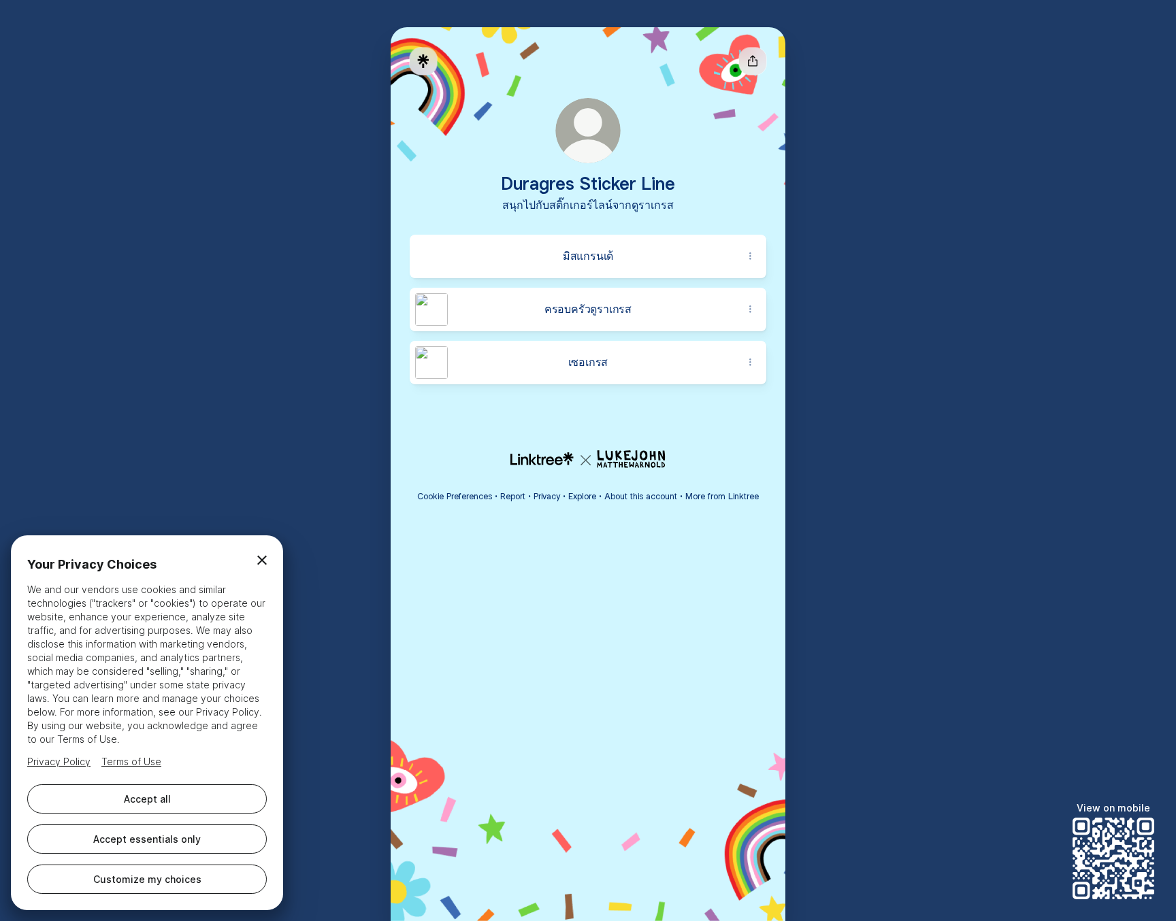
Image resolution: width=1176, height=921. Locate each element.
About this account (640, 496)
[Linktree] (423, 61)
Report (512, 496)
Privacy (547, 496)
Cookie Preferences (454, 496)
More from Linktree (722, 496)
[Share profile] (752, 61)
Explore (582, 496)
